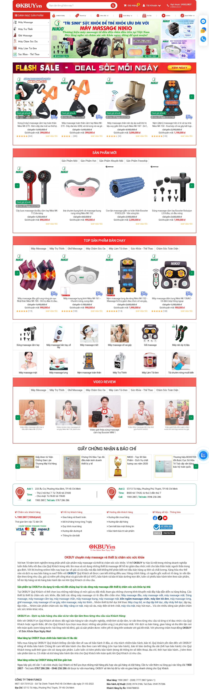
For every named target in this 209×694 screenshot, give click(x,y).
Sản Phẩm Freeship (136, 160)
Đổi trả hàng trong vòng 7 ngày (77, 522)
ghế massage (24, 602)
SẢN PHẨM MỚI (104, 153)
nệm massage (69, 602)
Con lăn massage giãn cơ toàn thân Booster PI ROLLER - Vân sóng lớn (127, 212)
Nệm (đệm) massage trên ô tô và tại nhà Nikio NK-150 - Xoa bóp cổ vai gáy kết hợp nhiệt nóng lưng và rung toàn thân (172, 126)
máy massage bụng (87, 599)
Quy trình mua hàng (72, 526)
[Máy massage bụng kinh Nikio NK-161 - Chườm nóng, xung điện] (82, 275)
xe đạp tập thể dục (153, 602)
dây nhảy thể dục (173, 602)
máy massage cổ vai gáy (46, 602)
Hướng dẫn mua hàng (118, 517)
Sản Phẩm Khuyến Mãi (111, 160)
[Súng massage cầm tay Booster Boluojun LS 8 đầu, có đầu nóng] (172, 187)
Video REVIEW (104, 382)
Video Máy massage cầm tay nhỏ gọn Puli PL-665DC (89, 429)
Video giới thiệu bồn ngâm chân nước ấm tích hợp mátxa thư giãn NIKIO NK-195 (126, 432)
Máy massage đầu (131, 595)
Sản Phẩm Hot (88, 160)
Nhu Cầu (103, 15)
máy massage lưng (180, 599)
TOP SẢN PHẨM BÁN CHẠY (104, 240)
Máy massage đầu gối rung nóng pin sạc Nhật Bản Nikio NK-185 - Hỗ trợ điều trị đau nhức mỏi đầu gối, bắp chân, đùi (37, 301)
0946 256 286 (154, 497)
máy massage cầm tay (41, 599)
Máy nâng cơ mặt (73, 606)
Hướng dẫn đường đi (72, 531)
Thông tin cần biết (71, 535)
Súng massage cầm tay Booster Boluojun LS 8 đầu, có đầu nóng (172, 212)
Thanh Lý (83, 15)
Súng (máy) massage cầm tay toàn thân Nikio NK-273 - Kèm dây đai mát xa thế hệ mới (37, 126)
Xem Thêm (188, 15)
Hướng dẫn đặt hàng (118, 522)
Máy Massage (25, 22)
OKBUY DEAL (60, 15)
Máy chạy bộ (135, 602)
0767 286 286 (62, 500)
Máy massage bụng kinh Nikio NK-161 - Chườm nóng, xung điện (82, 299)
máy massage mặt (174, 595)
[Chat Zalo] (203, 455)
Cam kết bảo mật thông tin (121, 526)
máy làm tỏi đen (160, 599)
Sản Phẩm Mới (69, 160)
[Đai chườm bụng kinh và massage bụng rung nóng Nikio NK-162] (82, 187)
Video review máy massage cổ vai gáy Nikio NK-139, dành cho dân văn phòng (17, 432)
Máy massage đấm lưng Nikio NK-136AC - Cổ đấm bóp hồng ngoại (172, 299)
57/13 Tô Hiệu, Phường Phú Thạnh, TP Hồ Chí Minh (152, 488)
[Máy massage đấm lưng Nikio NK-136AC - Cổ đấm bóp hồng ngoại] (172, 275)
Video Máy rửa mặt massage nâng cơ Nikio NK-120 (162, 428)
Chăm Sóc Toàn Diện (167, 248)
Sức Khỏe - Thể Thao (28, 54)
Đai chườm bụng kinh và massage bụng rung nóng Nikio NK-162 (82, 212)
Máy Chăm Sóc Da (27, 42)
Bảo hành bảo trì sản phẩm (121, 531)
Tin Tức (149, 15)
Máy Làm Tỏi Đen (27, 48)
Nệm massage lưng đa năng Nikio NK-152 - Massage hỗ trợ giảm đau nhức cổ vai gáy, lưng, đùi (127, 301)
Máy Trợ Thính (25, 29)
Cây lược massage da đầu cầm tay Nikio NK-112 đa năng (37, 212)
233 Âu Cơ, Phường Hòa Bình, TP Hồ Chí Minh (58, 488)
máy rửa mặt (128, 606)
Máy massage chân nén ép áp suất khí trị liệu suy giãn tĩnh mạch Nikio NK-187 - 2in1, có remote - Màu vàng (127, 126)
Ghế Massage (25, 36)
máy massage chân (64, 599)
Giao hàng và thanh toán (74, 517)
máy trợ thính (85, 602)
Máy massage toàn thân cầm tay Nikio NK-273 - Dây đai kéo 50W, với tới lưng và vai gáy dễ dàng (82, 126)
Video (168, 15)
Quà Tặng (126, 15)
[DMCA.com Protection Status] (164, 533)
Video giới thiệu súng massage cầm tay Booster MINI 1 (53, 428)
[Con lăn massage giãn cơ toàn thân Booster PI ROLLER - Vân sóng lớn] (127, 187)
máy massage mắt (153, 595)
